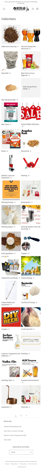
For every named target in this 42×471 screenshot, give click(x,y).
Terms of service (33, 464)
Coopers (4, 329)
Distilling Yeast (6, 380)
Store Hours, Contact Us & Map (13, 431)
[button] (4, 9)
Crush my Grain (26, 329)
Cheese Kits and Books (9, 278)
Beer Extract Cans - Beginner (28, 74)
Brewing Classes (7, 202)
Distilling (24, 353)
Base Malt (5, 73)
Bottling (24, 175)
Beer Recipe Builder (8, 100)
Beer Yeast (5, 124)
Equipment (5, 407)
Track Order (7, 440)
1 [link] (15, 415)
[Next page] (26, 415)
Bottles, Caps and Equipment (7, 176)
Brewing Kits (25, 202)
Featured (24, 407)
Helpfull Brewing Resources (12, 426)
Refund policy (14, 464)
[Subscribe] (31, 452)
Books (3, 151)
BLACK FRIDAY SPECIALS (30, 124)
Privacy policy (23, 464)
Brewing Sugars (7, 227)
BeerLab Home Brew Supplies (16, 461)
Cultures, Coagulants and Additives (10, 354)
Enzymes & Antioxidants (30, 380)
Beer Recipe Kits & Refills (29, 88)
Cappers (24, 253)
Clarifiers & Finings (28, 302)
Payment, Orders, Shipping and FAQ (15, 435)
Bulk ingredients (7, 253)
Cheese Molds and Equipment (8, 303)
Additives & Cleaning (9, 46)
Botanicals (25, 151)
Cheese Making (26, 278)
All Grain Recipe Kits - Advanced (29, 47)
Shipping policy (22, 466)
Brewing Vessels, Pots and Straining (30, 228)
